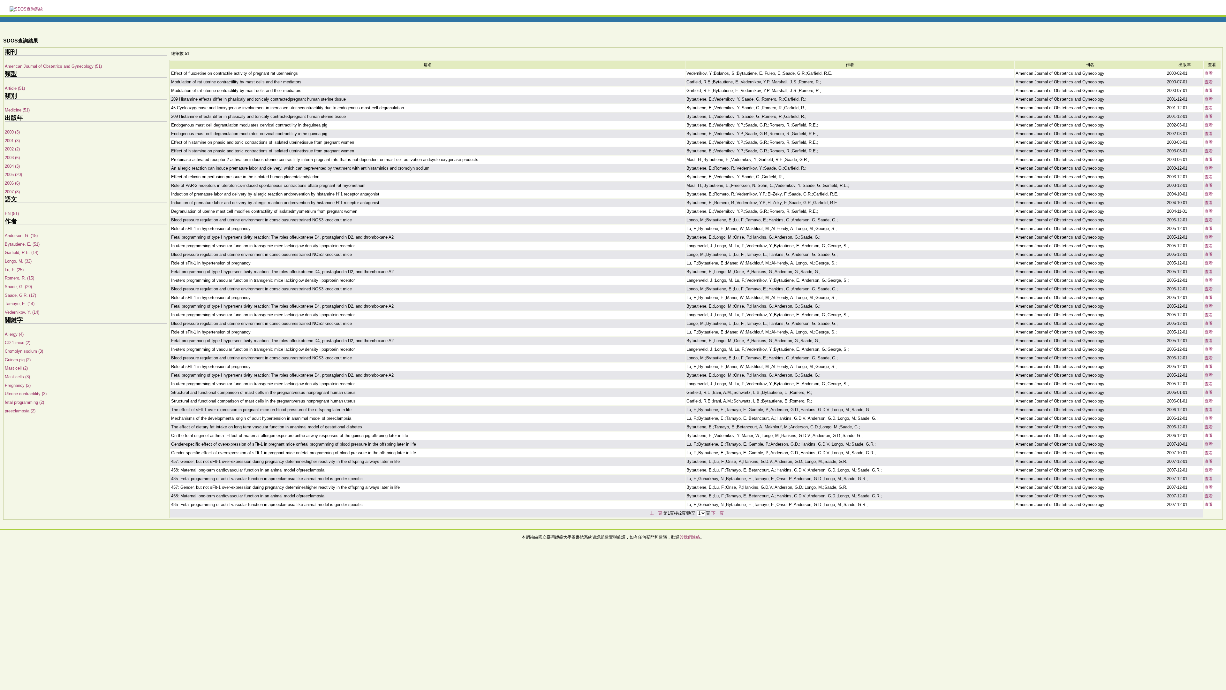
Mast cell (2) (16, 368)
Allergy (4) (14, 334)
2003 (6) (12, 157)
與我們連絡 (689, 537)
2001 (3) (12, 140)
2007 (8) (12, 191)
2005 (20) (13, 174)
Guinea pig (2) (18, 359)
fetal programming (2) (24, 402)
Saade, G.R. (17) (20, 295)
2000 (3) (12, 132)
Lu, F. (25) (14, 269)
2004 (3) (12, 166)
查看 (1209, 73)
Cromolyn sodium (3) (24, 351)
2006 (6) (12, 183)
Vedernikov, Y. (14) (22, 312)
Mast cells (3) (17, 376)
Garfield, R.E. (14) (21, 252)
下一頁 (717, 513)
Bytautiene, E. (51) (22, 244)
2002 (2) (12, 149)
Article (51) (15, 88)
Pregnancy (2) (18, 385)
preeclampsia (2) (20, 411)
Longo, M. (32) (18, 261)
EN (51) (12, 213)
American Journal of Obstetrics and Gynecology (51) (53, 66)
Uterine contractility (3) (26, 393)
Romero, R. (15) (19, 278)
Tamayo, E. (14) (19, 303)
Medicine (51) (17, 110)
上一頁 (656, 513)
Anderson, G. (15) (21, 235)
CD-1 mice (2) (17, 342)
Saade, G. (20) (18, 286)
